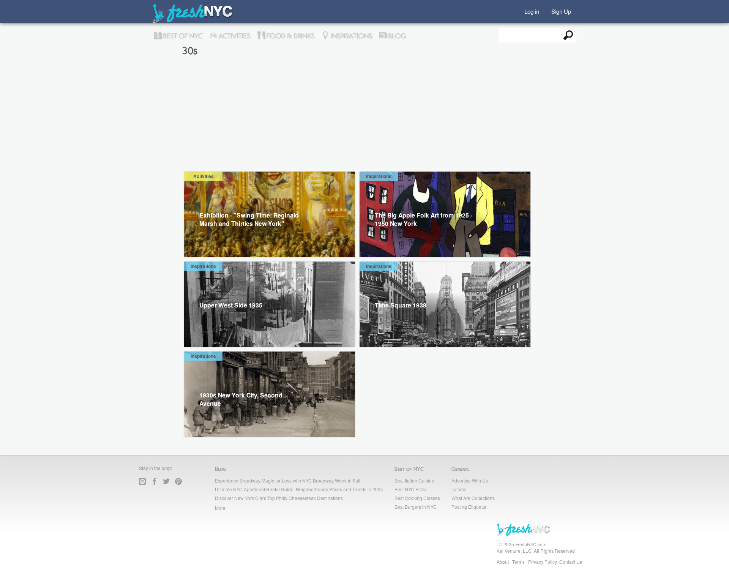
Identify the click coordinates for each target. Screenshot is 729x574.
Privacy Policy (542, 561)
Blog (396, 36)
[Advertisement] (364, 115)
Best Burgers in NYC (415, 506)
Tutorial (459, 489)
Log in (531, 11)
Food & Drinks (289, 36)
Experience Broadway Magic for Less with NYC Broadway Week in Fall (287, 480)
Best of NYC (181, 36)
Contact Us (570, 561)
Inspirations (350, 36)
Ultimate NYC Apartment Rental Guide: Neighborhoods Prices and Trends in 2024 (299, 489)
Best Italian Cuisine (414, 480)
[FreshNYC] (193, 21)
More (220, 508)
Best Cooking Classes (417, 498)
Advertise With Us (469, 480)
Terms (518, 561)
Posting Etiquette (468, 506)
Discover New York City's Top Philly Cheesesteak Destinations (279, 498)
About (503, 561)
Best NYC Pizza (410, 489)
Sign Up (561, 11)
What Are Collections (473, 498)
